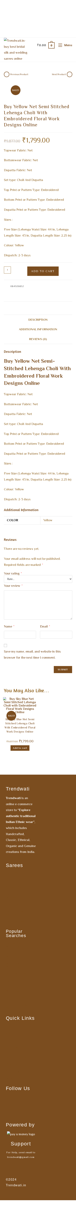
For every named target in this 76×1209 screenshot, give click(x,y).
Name (9, 626)
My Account (15, 1026)
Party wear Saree (19, 974)
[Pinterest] (15, 1111)
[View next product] (69, 74)
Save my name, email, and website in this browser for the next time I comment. (32, 654)
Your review (13, 586)
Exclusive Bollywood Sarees (20, 896)
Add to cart (43, 271)
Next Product (59, 74)
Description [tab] (38, 319)
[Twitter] (27, 1111)
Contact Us (14, 1040)
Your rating (13, 573)
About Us (13, 1033)
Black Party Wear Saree (19, 1006)
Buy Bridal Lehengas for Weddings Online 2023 (44, 290)
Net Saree (13, 981)
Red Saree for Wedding (17, 955)
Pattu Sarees (16, 873)
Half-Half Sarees (19, 922)
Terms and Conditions (14, 1048)
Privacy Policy (17, 1064)
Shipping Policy (18, 1071)
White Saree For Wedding (18, 965)
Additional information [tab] (38, 329)
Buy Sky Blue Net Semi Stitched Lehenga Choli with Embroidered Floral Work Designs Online (19, 726)
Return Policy (16, 1057)
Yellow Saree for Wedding (19, 945)
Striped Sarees (17, 887)
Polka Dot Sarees (19, 998)
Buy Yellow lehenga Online (19, 295)
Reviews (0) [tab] (38, 339)
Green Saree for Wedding (19, 989)
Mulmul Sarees (17, 880)
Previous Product (19, 74)
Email (45, 626)
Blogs (10, 1078)
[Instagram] (27, 1100)
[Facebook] (15, 1100)
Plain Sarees (16, 904)
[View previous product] (6, 74)
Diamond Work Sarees (17, 913)
